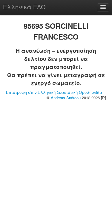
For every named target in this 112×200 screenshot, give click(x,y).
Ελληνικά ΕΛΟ (24, 6)
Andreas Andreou (66, 97)
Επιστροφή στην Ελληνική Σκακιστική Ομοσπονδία (54, 92)
